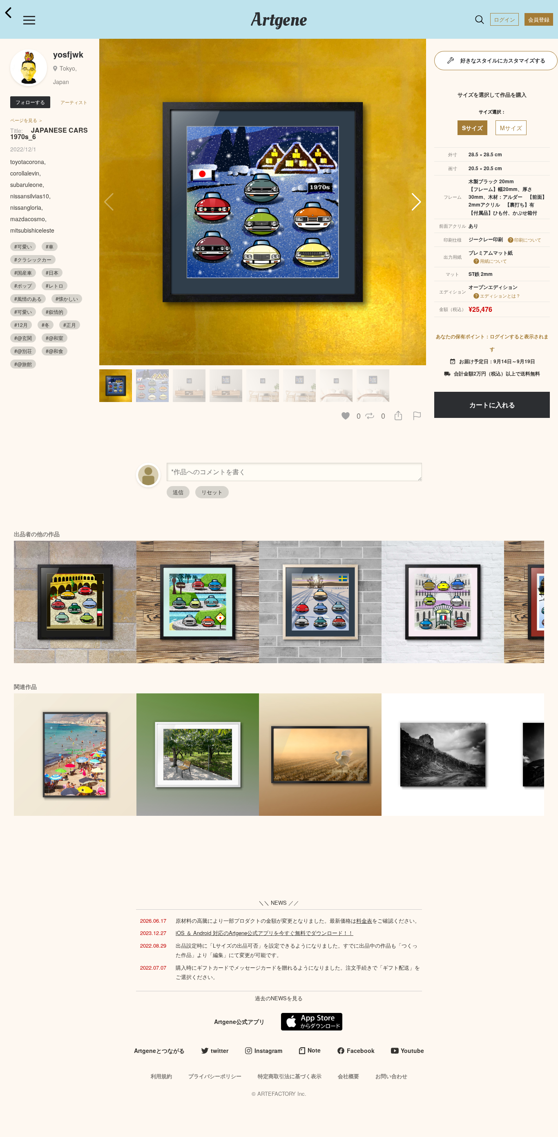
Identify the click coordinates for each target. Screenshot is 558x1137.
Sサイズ (472, 128)
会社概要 (348, 1076)
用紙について (493, 261)
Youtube (412, 1050)
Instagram (268, 1050)
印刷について (527, 239)
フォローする (30, 101)
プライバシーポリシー (214, 1076)
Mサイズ (511, 128)
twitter (219, 1050)
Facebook (361, 1050)
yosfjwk (68, 54)
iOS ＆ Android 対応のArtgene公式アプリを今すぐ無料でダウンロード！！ (264, 933)
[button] (416, 202)
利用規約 (161, 1076)
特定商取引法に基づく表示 (289, 1076)
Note (314, 1050)
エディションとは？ (500, 295)
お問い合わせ (391, 1076)
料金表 (364, 920)
